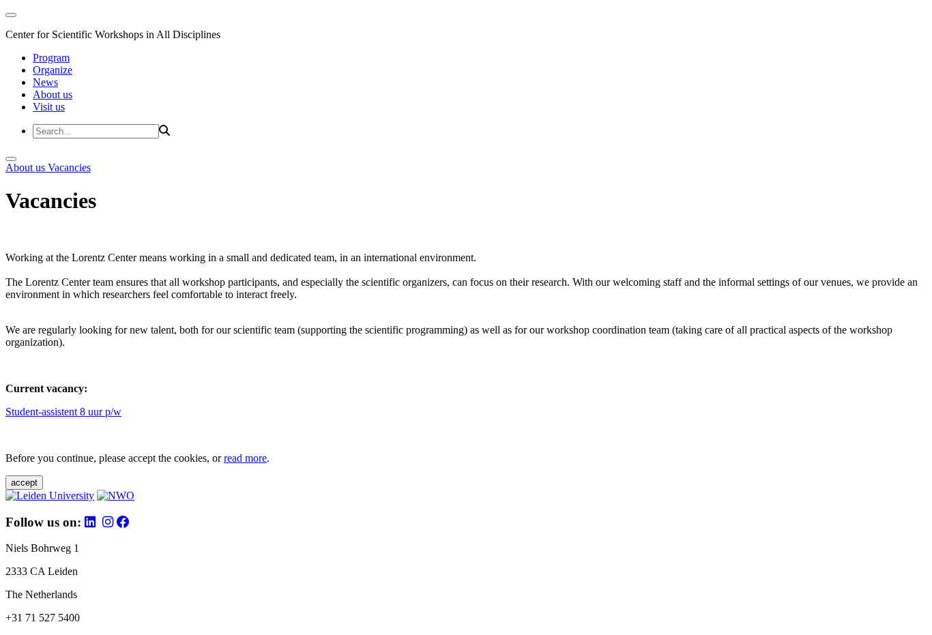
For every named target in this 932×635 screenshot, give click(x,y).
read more (245, 458)
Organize (52, 70)
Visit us (49, 107)
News (45, 82)
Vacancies (69, 167)
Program (51, 57)
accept (24, 482)
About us (52, 94)
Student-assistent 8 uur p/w (63, 411)
